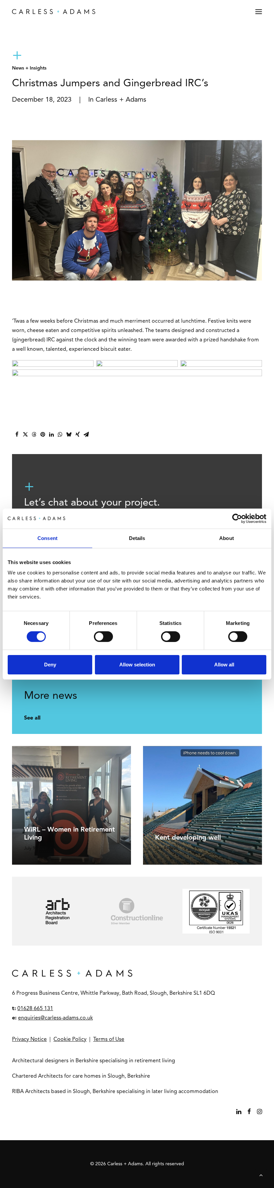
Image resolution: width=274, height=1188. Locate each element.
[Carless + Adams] (53, 11)
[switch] (103, 636)
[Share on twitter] (25, 434)
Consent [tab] (47, 538)
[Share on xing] (78, 434)
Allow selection (137, 664)
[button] (258, 11)
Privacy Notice (29, 1039)
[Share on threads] (34, 434)
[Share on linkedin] (51, 434)
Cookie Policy (70, 1039)
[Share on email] (86, 434)
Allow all (224, 664)
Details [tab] (137, 538)
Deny (50, 664)
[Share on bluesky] (69, 434)
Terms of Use (108, 1039)
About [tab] (226, 538)
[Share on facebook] (17, 434)
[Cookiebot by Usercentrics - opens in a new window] (237, 518)
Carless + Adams (121, 100)
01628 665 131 (35, 1008)
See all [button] (32, 718)
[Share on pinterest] (43, 434)
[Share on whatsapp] (60, 434)
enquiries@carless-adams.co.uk (55, 1018)
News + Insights (29, 68)
